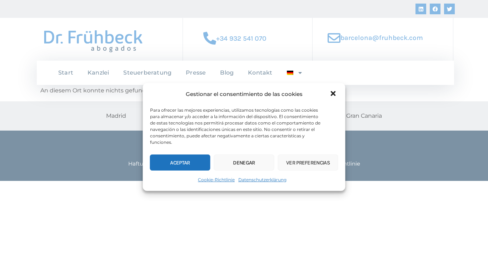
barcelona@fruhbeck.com (381, 38)
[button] (334, 94)
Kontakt (260, 72)
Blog (227, 72)
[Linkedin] (420, 9)
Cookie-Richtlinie (216, 179)
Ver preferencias (308, 162)
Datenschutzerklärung (262, 179)
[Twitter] (449, 9)
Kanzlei (98, 72)
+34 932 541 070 (241, 38)
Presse (196, 72)
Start (65, 72)
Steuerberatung (147, 72)
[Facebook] (435, 9)
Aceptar (180, 162)
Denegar (244, 162)
